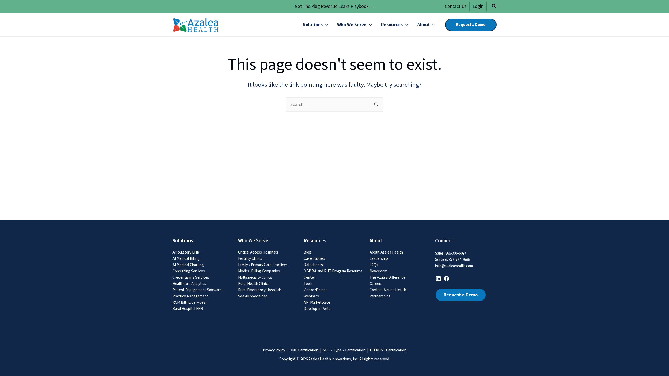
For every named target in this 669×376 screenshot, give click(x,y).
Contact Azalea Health (388, 290)
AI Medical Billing (186, 258)
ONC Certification (304, 350)
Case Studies (314, 258)
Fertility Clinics (250, 258)
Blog (307, 252)
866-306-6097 (455, 253)
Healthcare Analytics (189, 283)
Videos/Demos (315, 290)
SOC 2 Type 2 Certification (344, 350)
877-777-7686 (459, 259)
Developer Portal (317, 309)
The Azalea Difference (388, 277)
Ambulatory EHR (185, 252)
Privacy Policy (274, 350)
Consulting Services (188, 271)
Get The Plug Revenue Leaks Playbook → (334, 6)
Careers (376, 283)
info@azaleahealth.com (454, 266)
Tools (308, 283)
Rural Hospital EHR (187, 309)
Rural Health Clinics (253, 283)
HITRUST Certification (388, 350)
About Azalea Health (386, 252)
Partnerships (380, 296)
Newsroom (378, 271)
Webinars (311, 296)
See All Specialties (253, 296)
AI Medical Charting (188, 265)
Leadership (379, 258)
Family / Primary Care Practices (263, 265)
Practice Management (190, 296)
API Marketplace (317, 302)
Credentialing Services (190, 277)
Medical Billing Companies (259, 271)
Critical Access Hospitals (258, 252)
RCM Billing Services (188, 302)
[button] (494, 7)
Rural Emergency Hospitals (260, 290)
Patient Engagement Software (197, 290)
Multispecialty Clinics (255, 277)
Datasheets (313, 265)
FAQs (374, 265)
